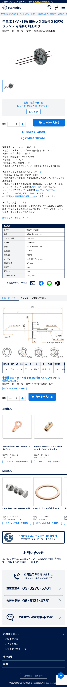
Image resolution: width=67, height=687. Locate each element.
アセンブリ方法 (39, 298)
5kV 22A (36, 187)
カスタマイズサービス (16, 649)
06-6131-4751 (28, 600)
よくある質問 (11, 644)
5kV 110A (50, 190)
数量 (4, 124)
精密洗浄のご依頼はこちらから (16, 218)
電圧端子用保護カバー (25, 196)
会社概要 (7, 656)
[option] (33, 56)
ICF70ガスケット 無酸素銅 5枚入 (46, 508)
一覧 (40, 172)
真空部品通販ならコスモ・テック (13, 14)
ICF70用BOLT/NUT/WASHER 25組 (16, 508)
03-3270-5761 (28, 588)
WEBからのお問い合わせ (36, 617)
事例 (5, 663)
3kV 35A (40, 190)
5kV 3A (52, 187)
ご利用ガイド (11, 639)
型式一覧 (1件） (9, 298)
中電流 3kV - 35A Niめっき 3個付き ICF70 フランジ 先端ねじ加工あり (31, 379)
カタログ (25, 298)
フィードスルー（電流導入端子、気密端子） (42, 14)
